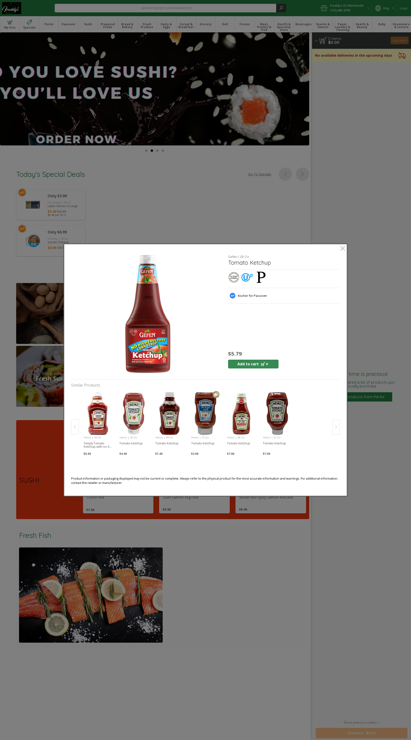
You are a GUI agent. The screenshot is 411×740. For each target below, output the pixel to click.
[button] (147, 314)
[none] (98, 421)
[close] (342, 249)
